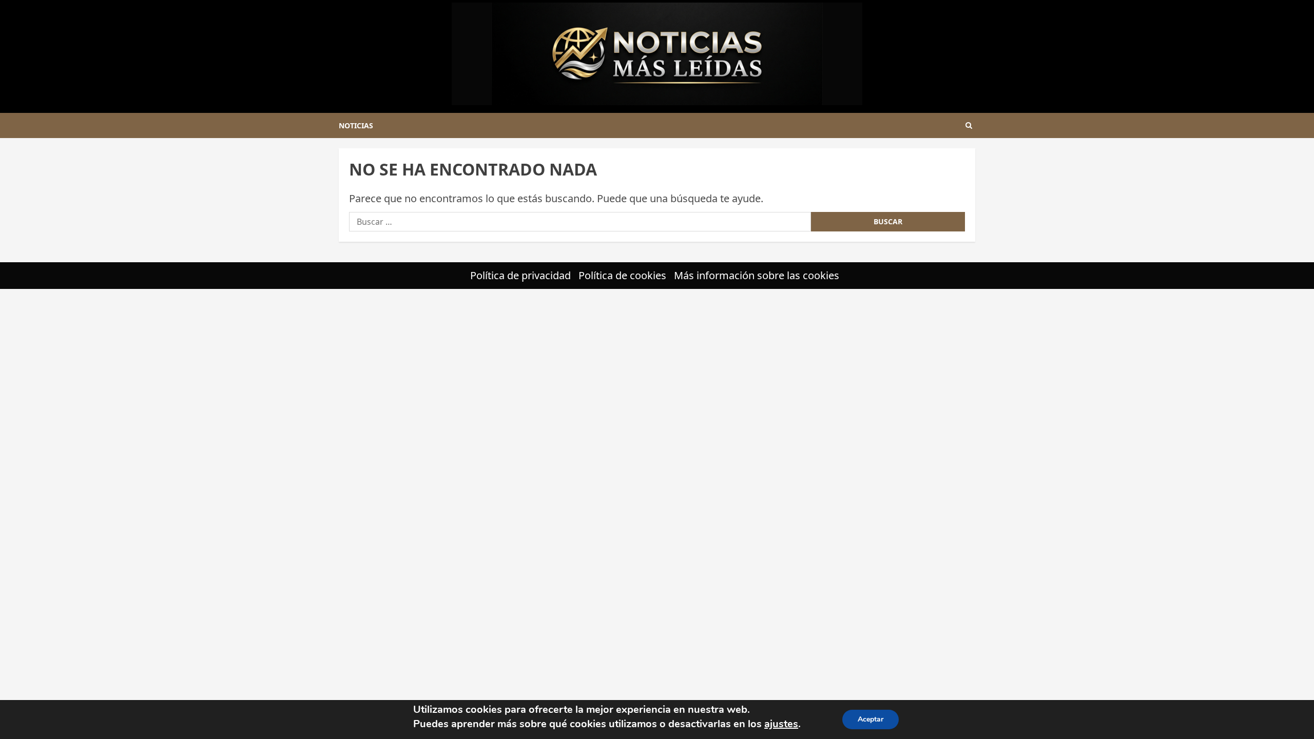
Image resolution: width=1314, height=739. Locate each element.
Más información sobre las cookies (756, 275)
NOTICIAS (356, 125)
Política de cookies (622, 275)
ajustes (781, 724)
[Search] (968, 125)
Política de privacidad (520, 275)
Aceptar (870, 719)
